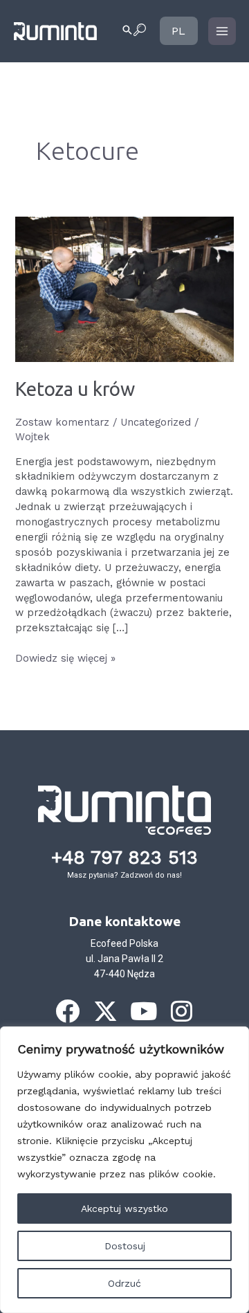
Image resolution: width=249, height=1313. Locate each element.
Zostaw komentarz (62, 422)
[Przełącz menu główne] (222, 31)
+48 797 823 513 (124, 857)
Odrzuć (124, 1283)
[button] (133, 31)
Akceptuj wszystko (124, 1208)
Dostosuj (124, 1245)
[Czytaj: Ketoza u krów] (124, 288)
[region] (124, 1169)
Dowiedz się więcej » (65, 657)
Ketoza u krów (75, 389)
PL (178, 30)
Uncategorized (155, 422)
